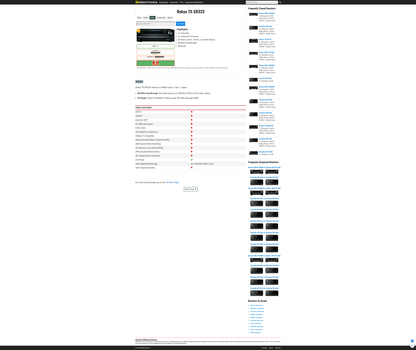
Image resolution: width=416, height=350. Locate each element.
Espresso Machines (194, 2)
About (271, 348)
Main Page (173, 182)
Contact (278, 348)
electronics (146, 2)
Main (139, 18)
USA (155, 46)
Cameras (174, 2)
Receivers (163, 2)
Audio (145, 18)
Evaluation (161, 18)
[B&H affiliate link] (156, 63)
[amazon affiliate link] (156, 54)
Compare (180, 24)
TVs (181, 2)
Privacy (264, 348)
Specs (170, 18)
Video (152, 18)
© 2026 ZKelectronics (142, 348)
